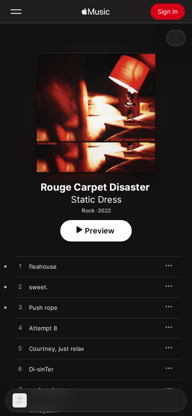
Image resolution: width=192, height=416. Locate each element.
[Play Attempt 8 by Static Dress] (20, 328)
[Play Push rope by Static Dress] (20, 308)
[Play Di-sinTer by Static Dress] (20, 369)
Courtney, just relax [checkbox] (56, 348)
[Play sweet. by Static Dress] (20, 287)
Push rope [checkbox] (43, 307)
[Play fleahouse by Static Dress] (20, 266)
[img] (95, 12)
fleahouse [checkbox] (43, 266)
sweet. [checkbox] (38, 287)
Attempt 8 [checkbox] (43, 328)
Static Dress (96, 199)
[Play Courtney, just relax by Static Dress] (20, 349)
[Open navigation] (16, 11)
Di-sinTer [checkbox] (41, 369)
